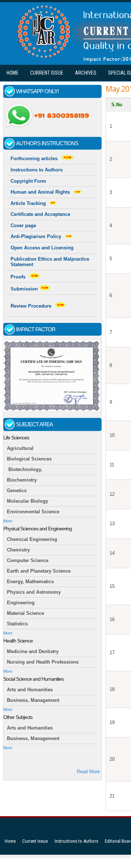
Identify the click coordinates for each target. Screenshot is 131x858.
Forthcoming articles (34, 158)
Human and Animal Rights (40, 192)
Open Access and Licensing (42, 247)
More (7, 521)
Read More (88, 771)
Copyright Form (28, 181)
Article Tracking (28, 203)
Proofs (18, 277)
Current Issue (46, 73)
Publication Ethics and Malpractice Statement (50, 262)
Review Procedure (31, 306)
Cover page (23, 225)
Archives (85, 73)
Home (13, 73)
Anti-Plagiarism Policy (36, 236)
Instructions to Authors (37, 170)
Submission (25, 289)
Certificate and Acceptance (40, 214)
